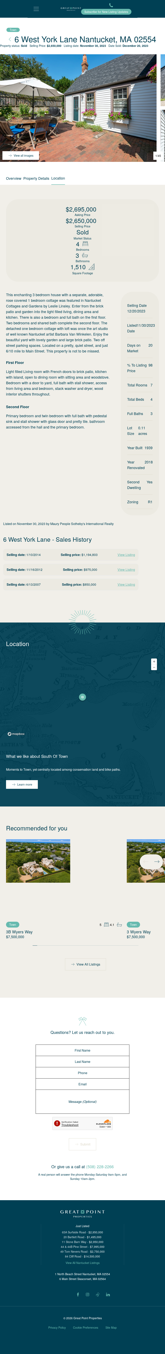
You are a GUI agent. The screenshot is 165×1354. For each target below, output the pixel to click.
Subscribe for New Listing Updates (106, 12)
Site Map (111, 1327)
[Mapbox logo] (16, 734)
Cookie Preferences (85, 1327)
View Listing (126, 554)
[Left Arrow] (145, 861)
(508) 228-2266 (100, 1166)
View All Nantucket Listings (83, 1263)
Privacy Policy (57, 1327)
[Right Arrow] (156, 861)
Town (13, 30)
